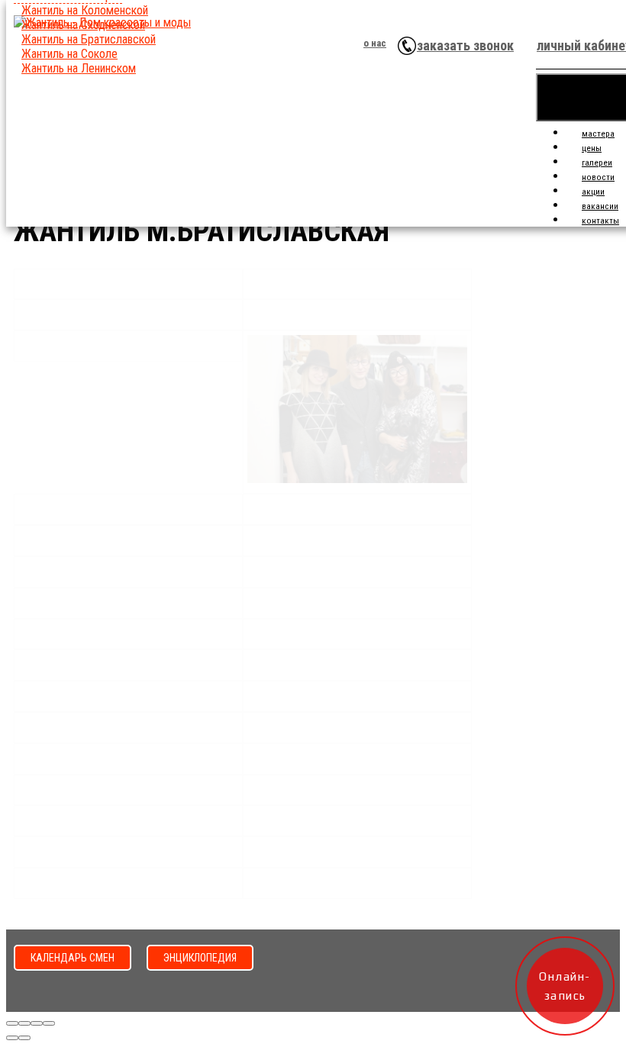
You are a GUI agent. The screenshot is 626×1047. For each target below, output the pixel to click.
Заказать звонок (465, 45)
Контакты (600, 221)
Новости (598, 177)
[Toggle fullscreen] (37, 1023)
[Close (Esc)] (12, 1023)
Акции (593, 192)
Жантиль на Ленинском (78, 68)
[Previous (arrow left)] (12, 1038)
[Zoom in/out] (49, 1023)
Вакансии (600, 206)
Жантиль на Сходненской (83, 25)
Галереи (597, 163)
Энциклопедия (200, 958)
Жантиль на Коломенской (84, 10)
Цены (592, 148)
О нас (374, 43)
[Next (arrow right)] (24, 1038)
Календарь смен (73, 958)
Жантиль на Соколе (69, 54)
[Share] (24, 1023)
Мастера (598, 134)
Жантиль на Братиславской (88, 39)
